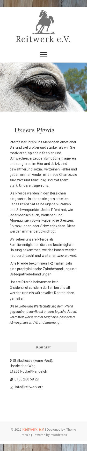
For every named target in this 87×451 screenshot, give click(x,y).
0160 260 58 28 (26, 379)
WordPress (59, 435)
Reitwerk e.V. (43, 39)
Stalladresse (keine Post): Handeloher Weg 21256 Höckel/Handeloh (31, 366)
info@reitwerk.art (28, 387)
